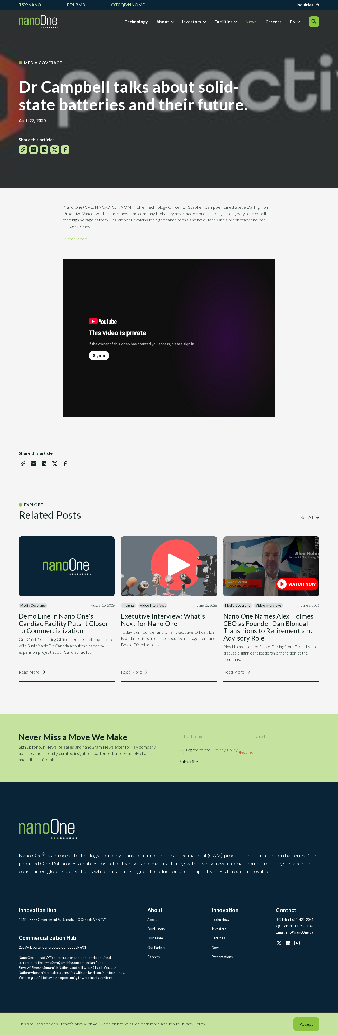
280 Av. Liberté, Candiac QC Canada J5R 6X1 (52, 947)
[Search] (314, 21)
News (251, 21)
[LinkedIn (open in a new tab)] (288, 943)
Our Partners (157, 947)
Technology (136, 21)
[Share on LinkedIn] (44, 149)
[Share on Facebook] (65, 149)
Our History (156, 929)
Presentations (222, 957)
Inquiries (305, 4)
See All (307, 517)
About (162, 21)
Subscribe (189, 761)
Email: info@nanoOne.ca (294, 932)
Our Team (155, 938)
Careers (273, 21)
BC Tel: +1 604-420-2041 (294, 919)
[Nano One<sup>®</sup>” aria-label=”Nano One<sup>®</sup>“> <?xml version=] (38, 21)
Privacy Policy (224, 749)
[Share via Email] (33, 149)
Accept (306, 1024)
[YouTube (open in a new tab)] (297, 943)
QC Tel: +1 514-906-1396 (295, 926)
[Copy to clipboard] (23, 149)
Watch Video (75, 238)
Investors (191, 21)
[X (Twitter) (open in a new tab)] (279, 943)
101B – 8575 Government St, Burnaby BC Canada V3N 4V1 (63, 919)
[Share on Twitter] (54, 149)
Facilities (223, 21)
